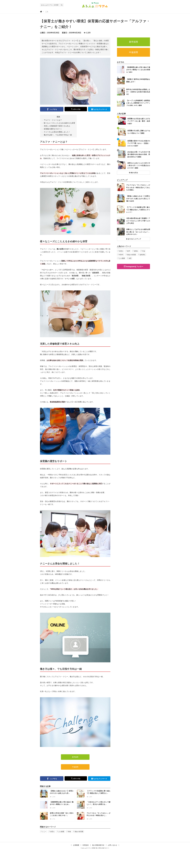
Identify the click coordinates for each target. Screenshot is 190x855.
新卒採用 (75, 757)
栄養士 (136, 251)
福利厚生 (142, 254)
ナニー (44, 831)
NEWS (121, 254)
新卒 (128, 251)
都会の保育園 (79, 831)
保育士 (52, 831)
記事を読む (57, 793)
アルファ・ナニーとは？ (53, 120)
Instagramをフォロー (134, 266)
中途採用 (75, 767)
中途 (143, 251)
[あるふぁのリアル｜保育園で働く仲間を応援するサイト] (95, 5)
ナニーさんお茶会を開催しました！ (57, 132)
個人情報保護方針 (98, 845)
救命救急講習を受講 (57, 402)
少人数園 (61, 831)
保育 (130, 258)
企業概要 (76, 845)
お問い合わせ (112, 845)
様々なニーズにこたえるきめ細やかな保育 (59, 123)
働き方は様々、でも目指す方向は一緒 (58, 135)
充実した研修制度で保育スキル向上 (57, 126)
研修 (69, 831)
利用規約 (86, 845)
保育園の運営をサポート (53, 129)
